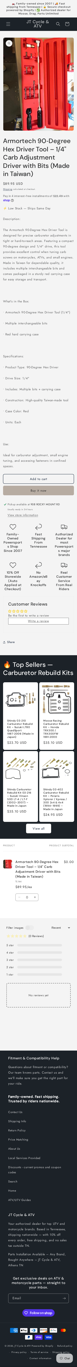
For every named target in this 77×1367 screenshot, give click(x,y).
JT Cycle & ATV (23, 1345)
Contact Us (15, 1112)
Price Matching (18, 1139)
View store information (23, 515)
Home (12, 1191)
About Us (14, 1149)
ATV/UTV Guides (19, 1200)
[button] (8, 24)
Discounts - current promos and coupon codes (34, 1169)
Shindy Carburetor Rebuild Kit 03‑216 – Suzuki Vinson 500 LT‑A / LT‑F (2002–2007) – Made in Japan (19, 797)
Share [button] (11, 642)
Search (12, 1181)
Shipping (7, 189)
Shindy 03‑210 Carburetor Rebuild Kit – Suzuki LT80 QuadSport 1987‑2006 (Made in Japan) (20, 729)
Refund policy (64, 1345)
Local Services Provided (24, 1158)
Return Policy (17, 1130)
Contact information (40, 1358)
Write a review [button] (38, 621)
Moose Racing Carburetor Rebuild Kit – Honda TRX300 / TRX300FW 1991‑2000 (56, 729)
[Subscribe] (64, 1298)
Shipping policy (61, 1352)
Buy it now (38, 490)
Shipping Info (17, 1121)
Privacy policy (19, 1352)
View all (39, 828)
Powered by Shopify (42, 1345)
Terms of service (39, 1352)
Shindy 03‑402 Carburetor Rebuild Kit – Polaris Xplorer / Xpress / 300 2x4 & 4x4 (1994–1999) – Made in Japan (56, 799)
